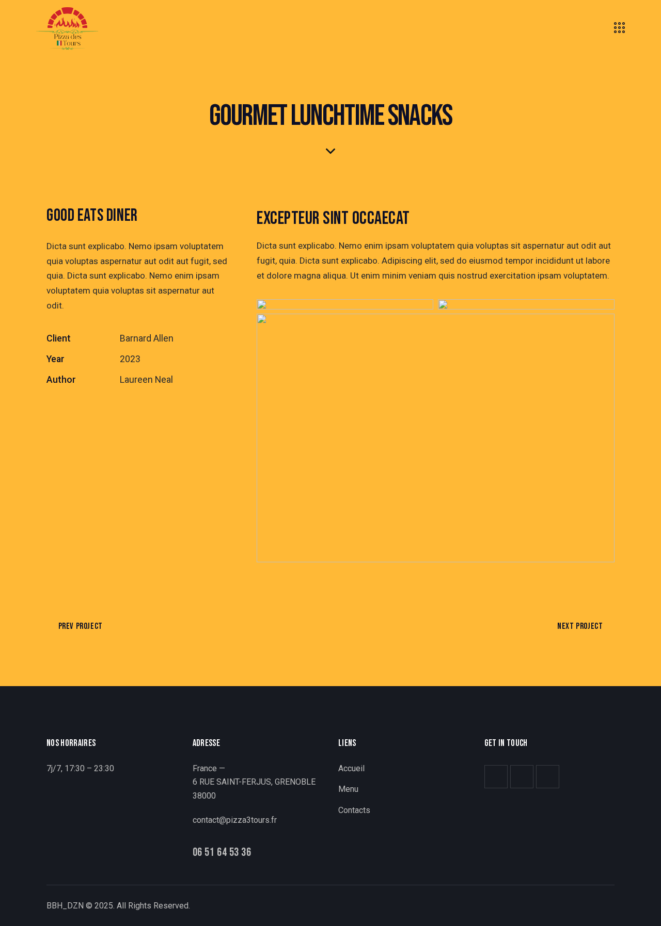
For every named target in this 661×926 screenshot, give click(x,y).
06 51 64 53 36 (222, 853)
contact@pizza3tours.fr (235, 820)
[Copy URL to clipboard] (123, 411)
